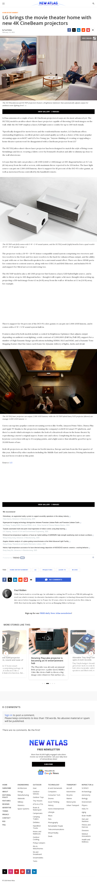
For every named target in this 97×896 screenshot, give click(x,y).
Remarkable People (55, 826)
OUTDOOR (37, 785)
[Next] (91, 653)
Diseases (85, 830)
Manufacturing (23, 795)
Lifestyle (51, 812)
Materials (21, 798)
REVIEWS (5, 804)
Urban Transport (72, 805)
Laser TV (62, 570)
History (50, 805)
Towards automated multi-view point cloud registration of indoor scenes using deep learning (34, 529)
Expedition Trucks (37, 827)
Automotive (70, 791)
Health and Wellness (86, 840)
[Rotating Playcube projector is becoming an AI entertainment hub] (48, 641)
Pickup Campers (39, 843)
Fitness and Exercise (86, 826)
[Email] (93, 30)
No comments (55, 579)
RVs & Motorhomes (38, 847)
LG (11, 462)
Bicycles (69, 795)
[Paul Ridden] (7, 593)
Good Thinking (53, 802)
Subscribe (48, 764)
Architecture (22, 788)
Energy (20, 791)
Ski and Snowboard (37, 853)
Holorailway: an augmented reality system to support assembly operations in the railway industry (36, 516)
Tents (35, 861)
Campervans (37, 813)
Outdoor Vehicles (36, 792)
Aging (84, 812)
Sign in (8, 715)
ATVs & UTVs (38, 804)
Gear (35, 788)
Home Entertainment (10, 12)
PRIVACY (5, 814)
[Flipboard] (88, 30)
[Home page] (48, 4)
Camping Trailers (36, 818)
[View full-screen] (94, 38)
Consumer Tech (54, 795)
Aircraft (69, 788)
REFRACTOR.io (87, 785)
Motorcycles (71, 802)
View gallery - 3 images (48, 111)
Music (50, 815)
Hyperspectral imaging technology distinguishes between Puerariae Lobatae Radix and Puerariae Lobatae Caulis (41, 522)
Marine (69, 798)
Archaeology (86, 791)
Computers (52, 791)
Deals (50, 836)
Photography (53, 822)
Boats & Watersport (37, 808)
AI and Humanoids (55, 788)
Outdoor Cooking (36, 838)
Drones (51, 798)
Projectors (47, 570)
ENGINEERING (23, 785)
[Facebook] (69, 30)
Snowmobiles (38, 858)
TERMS (5, 811)
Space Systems (23, 809)
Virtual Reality (53, 833)
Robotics (21, 805)
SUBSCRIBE (6, 788)
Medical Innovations (86, 835)
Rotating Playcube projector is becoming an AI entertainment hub (47, 661)
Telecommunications (56, 829)
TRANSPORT (71, 785)
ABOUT (5, 791)
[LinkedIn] (78, 30)
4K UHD (75, 570)
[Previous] (6, 653)
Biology (85, 798)
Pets (49, 819)
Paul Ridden (20, 590)
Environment (86, 802)
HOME (4, 785)
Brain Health (86, 815)
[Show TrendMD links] (93, 557)
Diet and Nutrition (85, 820)
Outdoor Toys (38, 797)
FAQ (4, 825)
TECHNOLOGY (53, 785)
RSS (3, 821)
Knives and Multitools (37, 832)
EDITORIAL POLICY (6, 796)
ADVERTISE (6, 807)
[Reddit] (83, 30)
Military (20, 802)
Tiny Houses (37, 801)
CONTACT (6, 818)
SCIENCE (85, 788)
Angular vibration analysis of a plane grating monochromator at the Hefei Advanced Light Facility (36, 541)
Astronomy (86, 795)
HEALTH (85, 809)
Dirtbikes (36, 822)
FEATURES (6, 801)
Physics (84, 805)
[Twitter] (74, 30)
